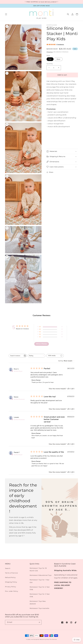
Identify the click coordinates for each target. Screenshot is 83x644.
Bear (58, 59)
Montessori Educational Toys (41, 575)
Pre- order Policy (11, 591)
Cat (50, 59)
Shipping (50, 52)
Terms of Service (11, 573)
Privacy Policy (10, 587)
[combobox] (36, 355)
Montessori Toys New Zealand (38, 602)
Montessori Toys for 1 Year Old (39, 581)
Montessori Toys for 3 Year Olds (40, 595)
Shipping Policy (11, 582)
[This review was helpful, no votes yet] (68, 389)
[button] (6, 14)
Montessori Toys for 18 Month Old (38, 569)
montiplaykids (35, 639)
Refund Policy (10, 577)
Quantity (50, 63)
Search (7, 568)
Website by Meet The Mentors (48, 639)
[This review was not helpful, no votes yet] (72, 389)
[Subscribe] (39, 622)
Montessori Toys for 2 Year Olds (40, 588)
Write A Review (41, 344)
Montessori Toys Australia (39, 608)
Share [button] (51, 172)
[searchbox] (16, 355)
